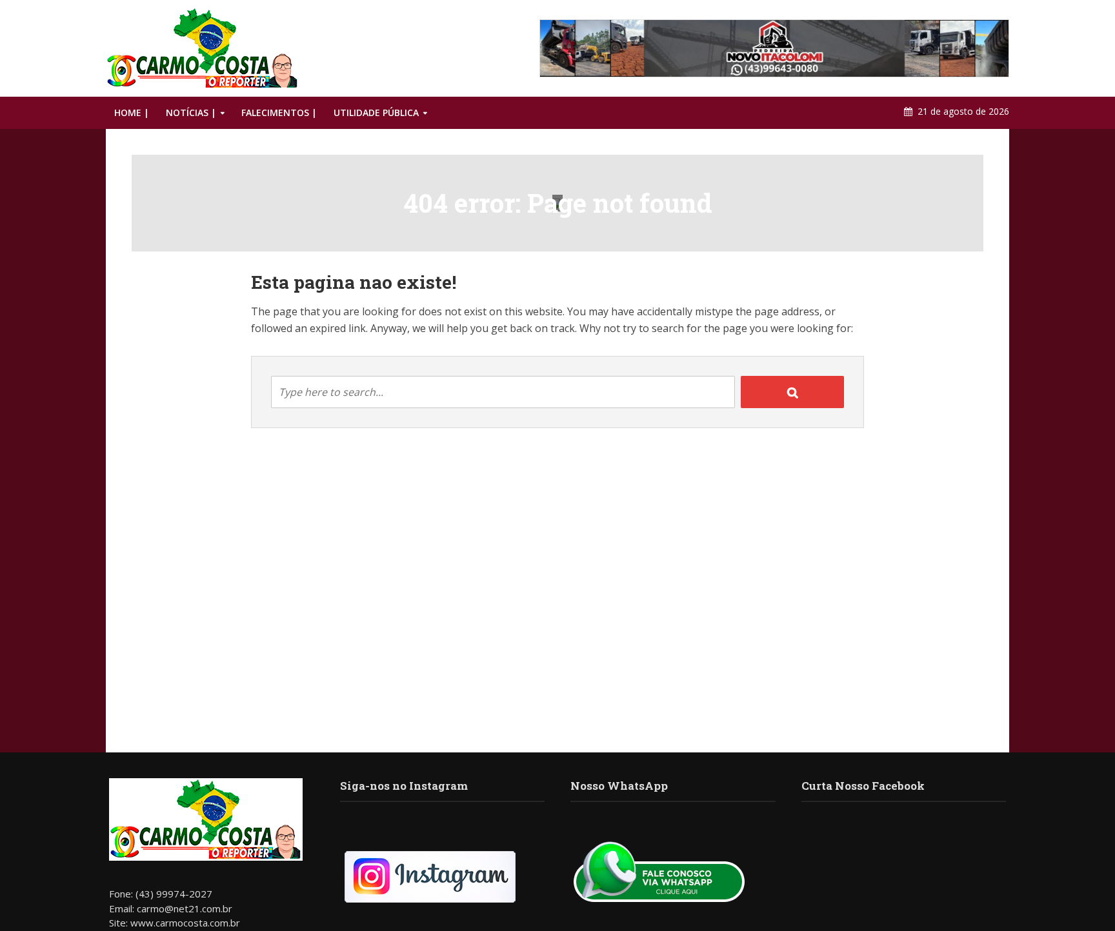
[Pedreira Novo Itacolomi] (774, 48)
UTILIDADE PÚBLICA (376, 112)
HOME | (131, 112)
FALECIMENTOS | (279, 112)
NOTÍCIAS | (191, 112)
